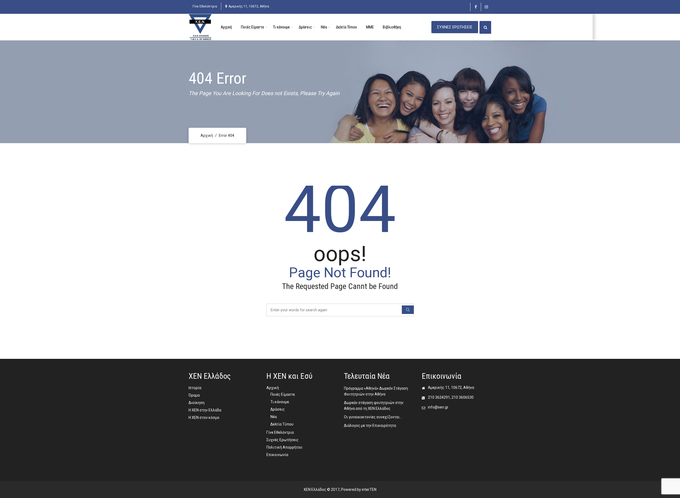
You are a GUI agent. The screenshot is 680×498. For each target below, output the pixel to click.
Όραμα (194, 395)
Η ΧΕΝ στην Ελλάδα (205, 410)
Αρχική (226, 27)
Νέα (324, 27)
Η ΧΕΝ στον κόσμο (204, 417)
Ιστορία (195, 388)
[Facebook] (475, 7)
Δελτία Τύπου (346, 27)
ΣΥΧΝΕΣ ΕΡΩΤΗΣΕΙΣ (455, 27)
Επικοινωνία (277, 455)
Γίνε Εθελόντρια (205, 6)
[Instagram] (486, 7)
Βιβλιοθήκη (392, 27)
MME (370, 27)
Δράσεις (305, 27)
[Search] (408, 309)
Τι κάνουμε (281, 27)
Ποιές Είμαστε (252, 27)
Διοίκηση (197, 403)
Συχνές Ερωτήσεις (282, 440)
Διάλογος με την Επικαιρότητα (370, 425)
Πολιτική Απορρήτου (284, 447)
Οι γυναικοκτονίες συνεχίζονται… (373, 417)
